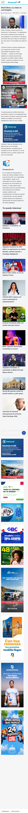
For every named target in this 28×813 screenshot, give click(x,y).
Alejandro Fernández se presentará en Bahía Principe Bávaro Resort (13, 370)
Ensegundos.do (7, 13)
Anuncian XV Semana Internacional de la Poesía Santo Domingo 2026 (12, 414)
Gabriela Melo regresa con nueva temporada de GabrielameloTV (12, 299)
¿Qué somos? (15, 811)
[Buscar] (24, 433)
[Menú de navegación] (3, 2)
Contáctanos (5, 811)
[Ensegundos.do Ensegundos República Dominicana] (14, 2)
